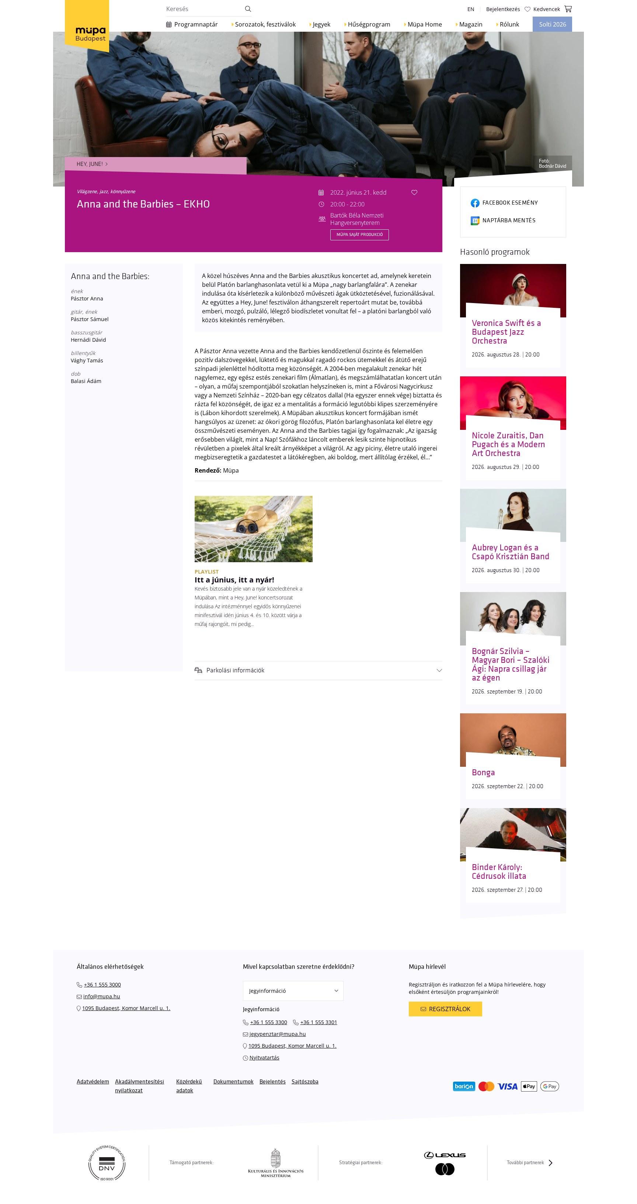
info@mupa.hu (101, 996)
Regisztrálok (449, 1009)
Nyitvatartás (264, 1057)
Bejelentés (273, 1081)
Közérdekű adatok (189, 1086)
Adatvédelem (93, 1081)
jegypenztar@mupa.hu (278, 1033)
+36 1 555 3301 (318, 1022)
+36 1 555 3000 (102, 984)
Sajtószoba (305, 1081)
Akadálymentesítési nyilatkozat (139, 1086)
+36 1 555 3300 (268, 1022)
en (470, 9)
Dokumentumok (233, 1081)
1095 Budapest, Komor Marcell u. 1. (126, 1008)
